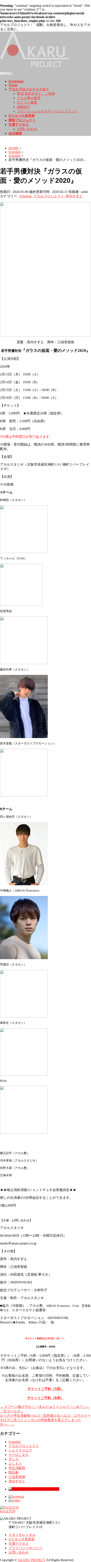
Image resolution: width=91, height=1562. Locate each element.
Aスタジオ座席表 (21, 1539)
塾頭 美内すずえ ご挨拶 (36, 93)
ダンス (13, 1459)
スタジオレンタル (22, 1535)
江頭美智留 (16, 1477)
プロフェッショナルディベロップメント (47, 111)
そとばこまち (18, 1455)
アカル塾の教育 (29, 98)
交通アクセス (18, 1543)
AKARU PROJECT (32, 1560)
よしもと (15, 1463)
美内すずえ (74, 196)
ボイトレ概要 (27, 102)
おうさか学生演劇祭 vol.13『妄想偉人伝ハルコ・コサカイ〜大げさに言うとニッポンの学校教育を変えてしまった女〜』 (45, 1420)
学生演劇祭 (16, 1468)
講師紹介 (23, 107)
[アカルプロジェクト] (34, 66)
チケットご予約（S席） (46, 1389)
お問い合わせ (27, 129)
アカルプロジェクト (48, 196)
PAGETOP (7, 1511)
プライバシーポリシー (25, 1548)
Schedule (25, 196)
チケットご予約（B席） (45, 1398)
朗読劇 (13, 1472)
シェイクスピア (20, 1450)
